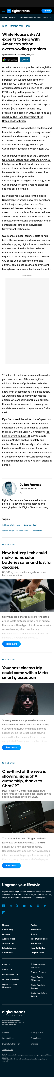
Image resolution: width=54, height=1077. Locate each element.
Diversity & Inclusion (11, 1044)
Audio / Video (8, 939)
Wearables (36, 929)
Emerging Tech (30, 525)
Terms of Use (7, 1049)
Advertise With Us (10, 974)
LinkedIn (45, 905)
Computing (7, 929)
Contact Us (7, 969)
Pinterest (38, 905)
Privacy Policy (37, 1032)
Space (34, 934)
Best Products (37, 943)
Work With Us (8, 1038)
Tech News (37, 530)
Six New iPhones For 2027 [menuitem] (30, 17)
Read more (11, 644)
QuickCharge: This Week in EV (15, 530)
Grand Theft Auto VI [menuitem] (10, 17)
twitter (20, 493)
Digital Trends (15, 14)
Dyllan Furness (10, 55)
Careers (5, 1032)
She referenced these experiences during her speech (24, 208)
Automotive (7, 952)
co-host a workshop (32, 448)
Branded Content (38, 972)
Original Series (37, 952)
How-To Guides (38, 948)
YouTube (24, 905)
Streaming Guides (39, 939)
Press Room (36, 1038)
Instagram (10, 905)
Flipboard (3, 912)
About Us (6, 964)
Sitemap (34, 1044)
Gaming (6, 934)
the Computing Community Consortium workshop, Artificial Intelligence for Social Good (26, 159)
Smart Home (8, 943)
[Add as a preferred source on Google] (10, 59)
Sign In (47, 10)
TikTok (31, 905)
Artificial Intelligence (11, 525)
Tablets (34, 925)
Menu (3, 10)
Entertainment (9, 948)
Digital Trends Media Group (15, 1059)
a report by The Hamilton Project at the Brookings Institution (26, 117)
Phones (5, 925)
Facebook (3, 905)
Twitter (17, 905)
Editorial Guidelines (10, 979)
